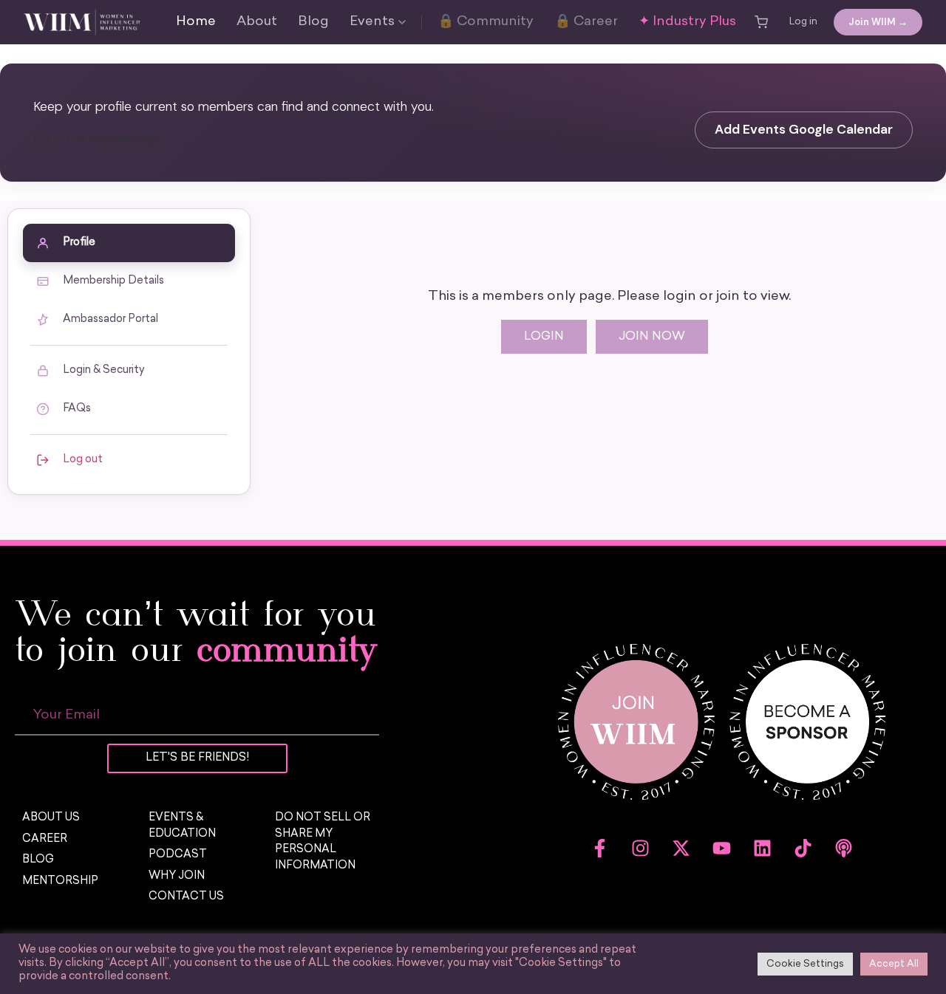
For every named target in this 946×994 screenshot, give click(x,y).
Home (196, 22)
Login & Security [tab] (104, 370)
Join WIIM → (878, 22)
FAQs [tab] (77, 408)
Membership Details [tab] (113, 281)
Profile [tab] (79, 242)
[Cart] (761, 22)
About (256, 22)
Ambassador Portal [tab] (110, 319)
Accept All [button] (894, 964)
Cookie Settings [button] (805, 964)
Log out (83, 459)
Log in (803, 22)
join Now (652, 337)
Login (544, 337)
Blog (313, 22)
